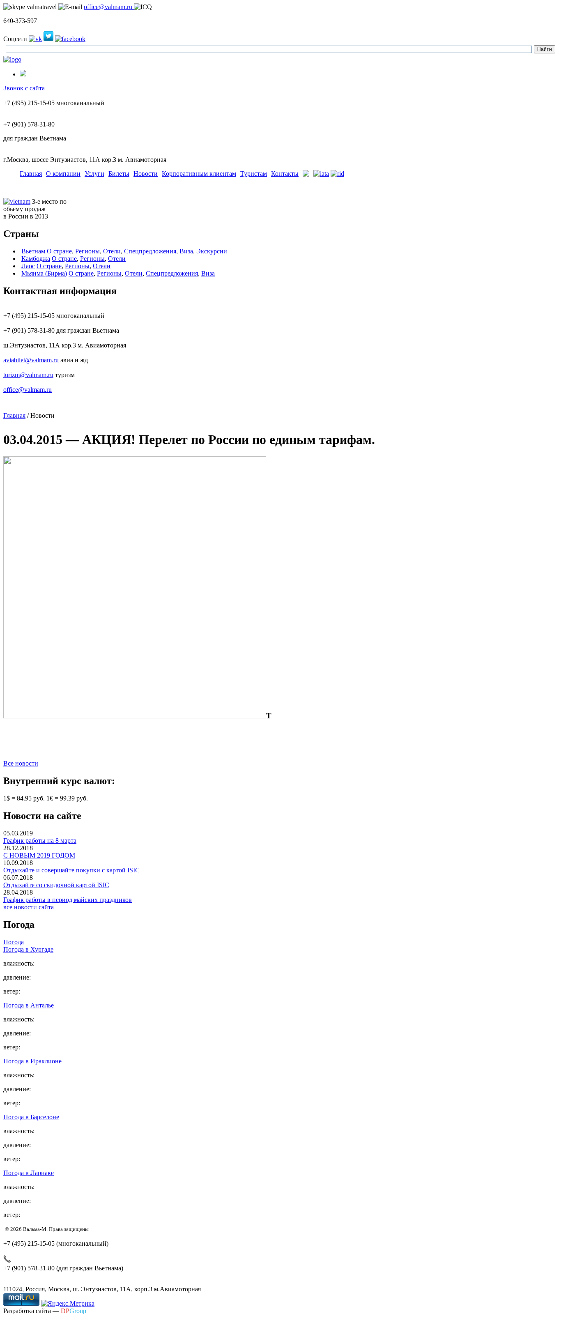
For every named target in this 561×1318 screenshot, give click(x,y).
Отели (112, 251)
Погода (13, 941)
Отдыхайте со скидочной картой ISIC (56, 884)
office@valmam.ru (109, 6)
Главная (31, 173)
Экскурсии (211, 251)
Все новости (20, 763)
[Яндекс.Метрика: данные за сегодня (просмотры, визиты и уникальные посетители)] (67, 1303)
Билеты (118, 173)
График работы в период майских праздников (67, 899)
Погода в (28, 949)
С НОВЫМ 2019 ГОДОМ (39, 855)
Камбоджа (35, 258)
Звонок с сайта (24, 88)
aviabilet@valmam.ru (31, 360)
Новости (145, 173)
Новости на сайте (42, 815)
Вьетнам (33, 251)
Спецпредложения (150, 251)
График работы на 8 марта (39, 840)
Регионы (87, 251)
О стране (59, 251)
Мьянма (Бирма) (44, 273)
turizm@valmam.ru (28, 374)
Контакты (285, 173)
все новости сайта (28, 907)
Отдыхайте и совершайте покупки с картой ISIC (71, 870)
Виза (186, 251)
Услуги (94, 173)
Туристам (253, 173)
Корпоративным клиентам (199, 173)
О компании (63, 173)
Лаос (28, 265)
